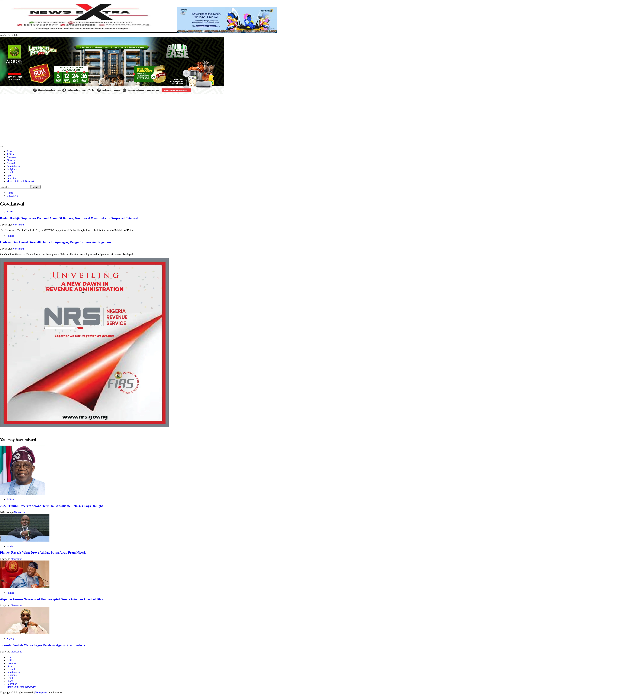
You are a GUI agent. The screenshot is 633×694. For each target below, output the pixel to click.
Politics (10, 154)
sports (10, 546)
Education (12, 178)
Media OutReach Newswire (21, 181)
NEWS (10, 211)
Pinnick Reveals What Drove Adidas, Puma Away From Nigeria (43, 552)
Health (10, 172)
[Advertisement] (316, 120)
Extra (9, 151)
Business (11, 157)
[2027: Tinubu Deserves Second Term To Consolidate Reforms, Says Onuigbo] (22, 493)
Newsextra (18, 224)
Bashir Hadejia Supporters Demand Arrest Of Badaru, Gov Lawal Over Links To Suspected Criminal (69, 218)
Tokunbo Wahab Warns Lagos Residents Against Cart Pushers (42, 645)
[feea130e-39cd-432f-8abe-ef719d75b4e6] (227, 32)
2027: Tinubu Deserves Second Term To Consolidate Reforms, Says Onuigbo (52, 506)
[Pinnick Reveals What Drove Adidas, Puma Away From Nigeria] (24, 540)
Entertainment (14, 166)
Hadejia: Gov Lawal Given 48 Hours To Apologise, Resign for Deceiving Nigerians (55, 242)
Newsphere (41, 692)
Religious (11, 169)
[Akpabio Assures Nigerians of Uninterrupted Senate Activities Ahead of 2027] (24, 587)
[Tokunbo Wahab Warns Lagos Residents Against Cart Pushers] (24, 633)
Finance (11, 160)
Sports (10, 175)
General (11, 163)
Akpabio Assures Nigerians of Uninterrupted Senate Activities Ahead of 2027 (51, 599)
